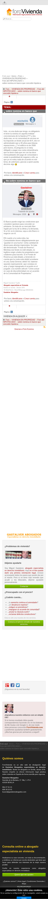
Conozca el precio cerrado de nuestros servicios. (24, 623)
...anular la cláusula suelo (18, 612)
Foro (20, 76)
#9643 (42, 186)
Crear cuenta (29, 173)
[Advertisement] (24, 48)
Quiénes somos (12, 758)
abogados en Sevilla (27, 769)
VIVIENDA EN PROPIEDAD (14, 78)
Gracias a (18, 329)
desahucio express (19, 605)
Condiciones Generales (35, 881)
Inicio (14, 76)
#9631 (42, 116)
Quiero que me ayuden (24, 875)
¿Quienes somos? (9, 881)
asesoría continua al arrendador (24, 602)
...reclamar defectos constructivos (21, 614)
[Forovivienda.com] (24, 12)
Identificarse (17, 173)
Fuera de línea (19, 124)
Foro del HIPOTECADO (12, 81)
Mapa (24, 884)
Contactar (24, 586)
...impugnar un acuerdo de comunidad (23, 609)
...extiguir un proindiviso (17, 607)
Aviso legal (22, 881)
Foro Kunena (28, 329)
